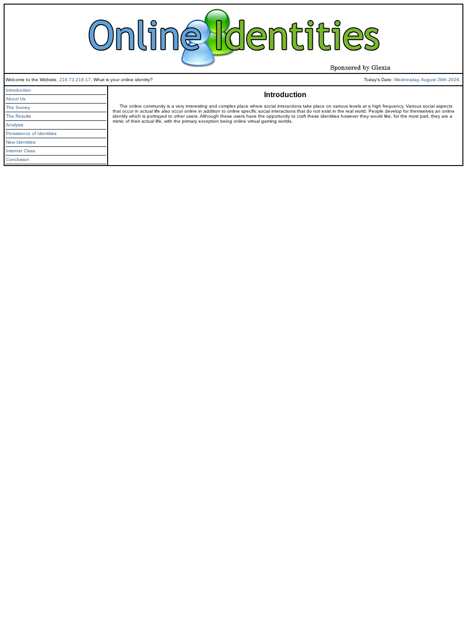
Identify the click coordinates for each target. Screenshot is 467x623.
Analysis (14, 124)
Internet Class (20, 150)
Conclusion (17, 159)
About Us (16, 98)
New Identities (21, 142)
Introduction (18, 90)
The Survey (18, 107)
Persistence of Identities (31, 133)
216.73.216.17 (75, 79)
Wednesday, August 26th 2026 (426, 79)
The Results (18, 116)
